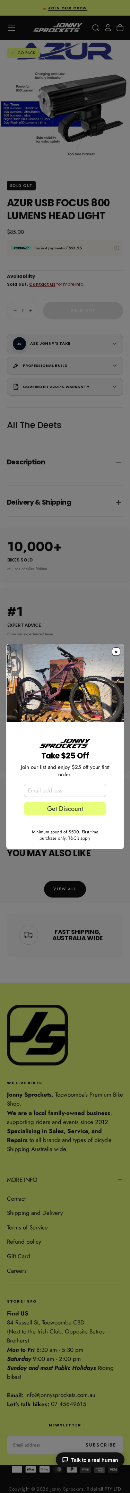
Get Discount (65, 808)
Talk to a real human (94, 1460)
